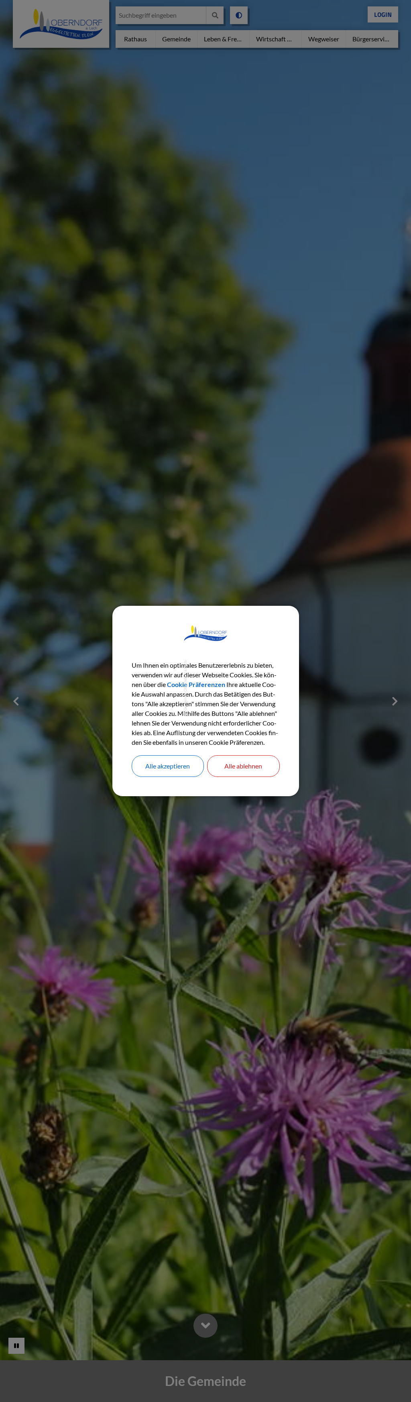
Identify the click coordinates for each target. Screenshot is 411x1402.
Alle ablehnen (243, 766)
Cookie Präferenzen (196, 684)
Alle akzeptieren (167, 766)
